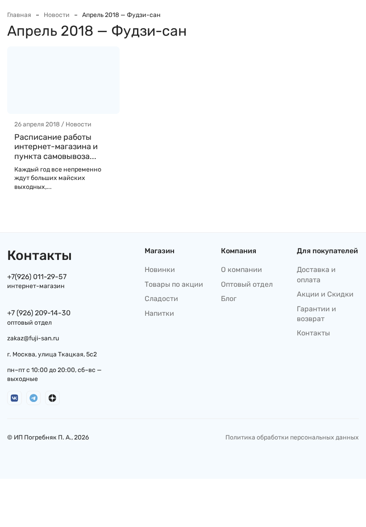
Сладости (161, 298)
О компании (241, 269)
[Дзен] (52, 398)
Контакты (313, 333)
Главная (19, 15)
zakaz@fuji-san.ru (33, 338)
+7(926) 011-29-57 (37, 276)
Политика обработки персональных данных (292, 437)
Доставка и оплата (316, 274)
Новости (57, 15)
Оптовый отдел (247, 284)
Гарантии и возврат (316, 314)
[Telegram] (33, 398)
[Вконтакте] (14, 398)
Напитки (159, 313)
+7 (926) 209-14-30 (39, 313)
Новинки (160, 269)
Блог (229, 298)
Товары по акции (174, 284)
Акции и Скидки (325, 294)
